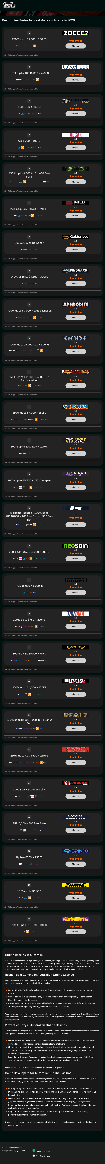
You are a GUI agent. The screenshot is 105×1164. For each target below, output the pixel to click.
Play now (75, 46)
